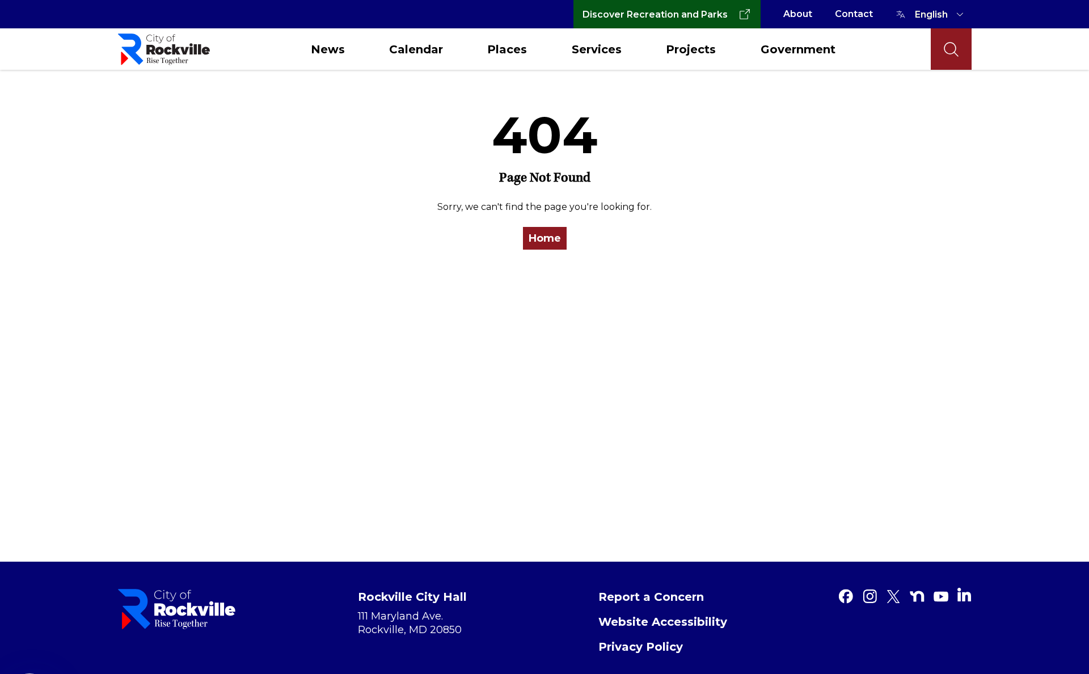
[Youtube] (941, 596)
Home (545, 238)
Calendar (416, 49)
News (328, 49)
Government (798, 49)
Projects (691, 49)
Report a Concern (651, 597)
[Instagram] (869, 596)
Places (507, 49)
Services (597, 49)
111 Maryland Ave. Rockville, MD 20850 (410, 623)
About (797, 14)
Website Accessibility (662, 622)
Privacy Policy (640, 647)
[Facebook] (845, 596)
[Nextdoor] (917, 596)
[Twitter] (893, 596)
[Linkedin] (964, 594)
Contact (854, 14)
